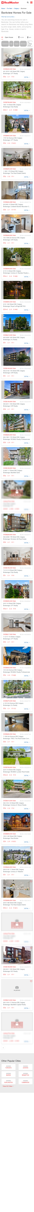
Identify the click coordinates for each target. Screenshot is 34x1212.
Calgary (16, 8)
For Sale (9, 8)
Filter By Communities (8, 17)
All (2, 37)
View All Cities (8, 1086)
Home (3, 8)
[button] (31, 50)
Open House (9, 37)
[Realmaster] (10, 2)
